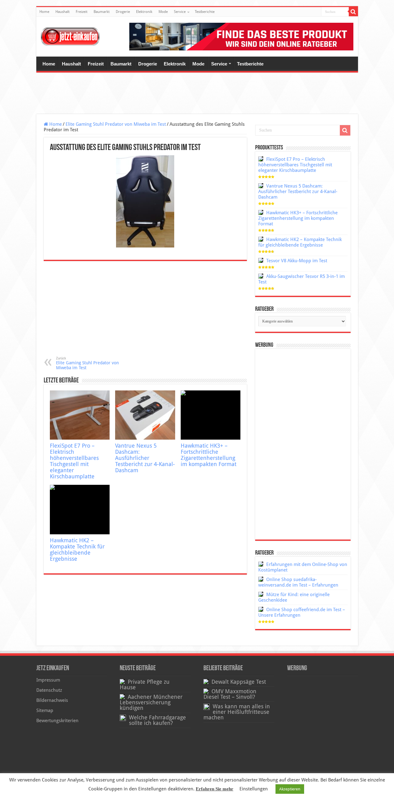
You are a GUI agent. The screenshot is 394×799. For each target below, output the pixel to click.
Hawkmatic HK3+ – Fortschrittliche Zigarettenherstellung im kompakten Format (208, 455)
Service (180, 12)
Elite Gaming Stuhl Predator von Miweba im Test (116, 124)
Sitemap (44, 710)
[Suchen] (353, 11)
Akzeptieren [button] (289, 789)
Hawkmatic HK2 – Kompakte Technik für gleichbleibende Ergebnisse (77, 549)
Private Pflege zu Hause (145, 684)
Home (44, 12)
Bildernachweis (52, 700)
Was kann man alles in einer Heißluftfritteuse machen (236, 712)
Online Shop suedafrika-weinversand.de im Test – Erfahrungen (298, 582)
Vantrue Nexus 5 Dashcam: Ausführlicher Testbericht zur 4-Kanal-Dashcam (145, 458)
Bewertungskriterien (57, 720)
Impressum (48, 680)
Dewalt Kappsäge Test (238, 682)
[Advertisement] (197, 94)
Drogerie (123, 12)
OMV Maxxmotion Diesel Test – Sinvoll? (229, 694)
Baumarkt (102, 12)
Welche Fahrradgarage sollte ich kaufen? (157, 720)
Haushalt (62, 12)
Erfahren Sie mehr (214, 788)
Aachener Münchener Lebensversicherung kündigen (151, 702)
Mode (163, 12)
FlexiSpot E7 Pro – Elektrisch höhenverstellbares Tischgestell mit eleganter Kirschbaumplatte (74, 461)
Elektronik (144, 12)
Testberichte (205, 12)
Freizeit (81, 12)
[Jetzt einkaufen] (70, 36)
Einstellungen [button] (253, 789)
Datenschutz (49, 690)
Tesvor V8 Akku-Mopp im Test (296, 260)
